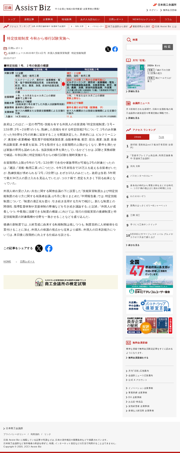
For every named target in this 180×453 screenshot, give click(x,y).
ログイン (153, 10)
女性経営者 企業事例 (138, 406)
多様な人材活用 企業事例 (141, 410)
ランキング (20, 26)
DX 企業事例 (135, 397)
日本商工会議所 (14, 428)
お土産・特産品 (135, 402)
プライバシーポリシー (15, 434)
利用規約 (35, 434)
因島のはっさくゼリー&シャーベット (149, 205)
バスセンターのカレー (95, 26)
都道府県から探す (141, 26)
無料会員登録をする (138, 358)
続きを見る (134, 245)
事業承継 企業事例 (137, 392)
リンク (47, 434)
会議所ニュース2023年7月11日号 (27, 53)
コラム (168, 19)
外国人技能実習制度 (59, 53)
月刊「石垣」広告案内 (138, 371)
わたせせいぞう (138, 196)
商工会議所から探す (118, 26)
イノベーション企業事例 (140, 388)
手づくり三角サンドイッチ (143, 224)
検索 (167, 46)
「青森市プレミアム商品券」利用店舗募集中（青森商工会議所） (32, 26)
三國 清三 (135, 215)
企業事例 (48, 19)
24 (137, 137)
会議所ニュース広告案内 (140, 375)
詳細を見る (134, 91)
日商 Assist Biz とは (165, 26)
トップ (11, 19)
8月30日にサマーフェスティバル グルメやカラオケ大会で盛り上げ (151, 235)
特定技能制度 (78, 53)
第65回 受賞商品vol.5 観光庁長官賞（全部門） (151, 146)
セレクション (144, 19)
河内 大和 (72, 26)
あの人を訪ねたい (90, 19)
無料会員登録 (169, 10)
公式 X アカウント (137, 380)
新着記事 (29, 19)
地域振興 (66, 19)
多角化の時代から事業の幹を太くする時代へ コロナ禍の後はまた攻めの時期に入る (151, 187)
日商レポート (116, 19)
